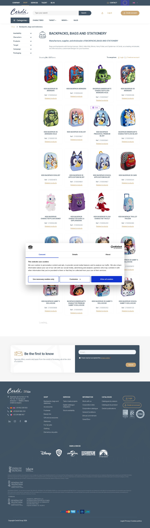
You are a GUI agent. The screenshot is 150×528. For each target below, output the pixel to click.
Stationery (47, 421)
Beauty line (47, 414)
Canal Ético (86, 419)
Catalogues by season (109, 401)
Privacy (127, 521)
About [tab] (108, 254)
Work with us (86, 401)
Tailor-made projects (70, 401)
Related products (51, 98)
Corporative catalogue (90, 408)
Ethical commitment (89, 416)
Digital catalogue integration (68, 406)
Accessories (48, 407)
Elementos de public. (51, 432)
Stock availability (69, 410)
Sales (76, 20)
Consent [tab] (42, 254)
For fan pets (48, 425)
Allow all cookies (106, 279)
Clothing (46, 428)
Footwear (47, 410)
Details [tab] (75, 254)
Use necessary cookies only (43, 279)
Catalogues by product (109, 405)
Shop (13, 27)
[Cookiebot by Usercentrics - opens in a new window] (112, 247)
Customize (74, 279)
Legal (122, 521)
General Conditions (89, 412)
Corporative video (88, 405)
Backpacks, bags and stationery (30, 27)
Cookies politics (136, 521)
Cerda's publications (109, 408)
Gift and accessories (51, 418)
